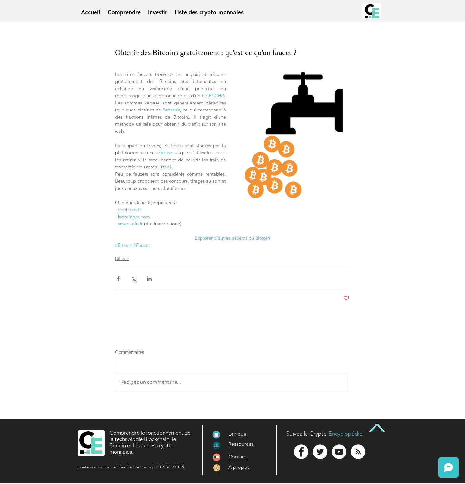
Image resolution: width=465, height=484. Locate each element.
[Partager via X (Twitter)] (134, 279)
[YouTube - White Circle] (339, 451)
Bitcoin (122, 258)
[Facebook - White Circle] (301, 451)
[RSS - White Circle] (358, 451)
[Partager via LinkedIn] (149, 279)
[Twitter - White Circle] (320, 451)
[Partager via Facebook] (118, 279)
